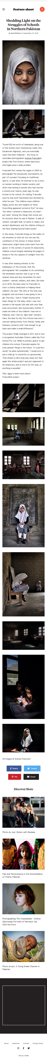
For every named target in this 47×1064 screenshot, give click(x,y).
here (10, 373)
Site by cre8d (24, 1056)
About (6, 1043)
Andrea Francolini (32, 158)
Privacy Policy (38, 1043)
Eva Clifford (15, 33)
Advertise (15, 1043)
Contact (26, 1043)
